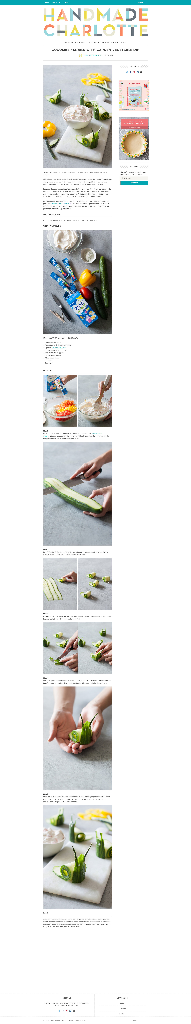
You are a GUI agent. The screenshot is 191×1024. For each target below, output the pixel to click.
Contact (66, 2)
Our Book (56, 2)
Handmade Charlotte (93, 55)
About (47, 2)
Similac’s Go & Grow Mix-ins (61, 204)
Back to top (137, 1020)
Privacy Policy (80, 1020)
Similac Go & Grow (58, 348)
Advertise (122, 1008)
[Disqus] (77, 963)
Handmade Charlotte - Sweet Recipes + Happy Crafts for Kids (95, 22)
